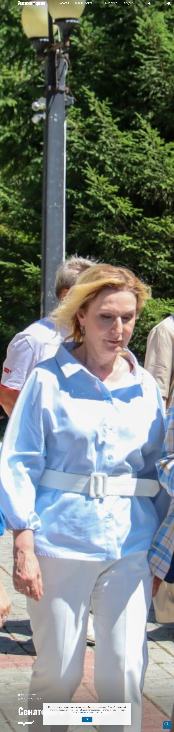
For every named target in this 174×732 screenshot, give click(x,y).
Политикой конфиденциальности (87, 712)
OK (87, 719)
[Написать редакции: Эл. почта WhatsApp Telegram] (167, 725)
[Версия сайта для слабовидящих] (169, 3)
